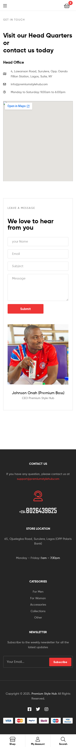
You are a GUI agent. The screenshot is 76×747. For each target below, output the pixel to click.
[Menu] (6, 5)
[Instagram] (46, 709)
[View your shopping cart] (67, 5)
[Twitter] (38, 709)
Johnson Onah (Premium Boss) (38, 393)
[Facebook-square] (29, 709)
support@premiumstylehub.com (38, 478)
